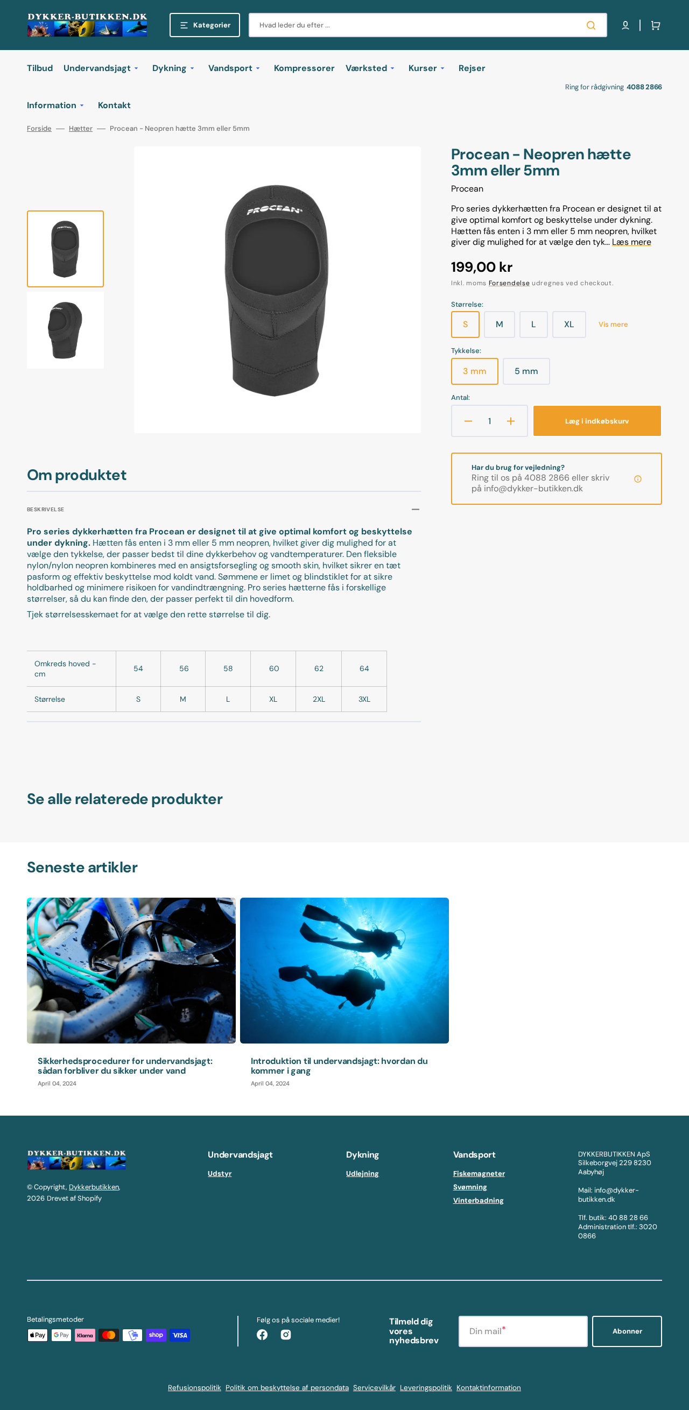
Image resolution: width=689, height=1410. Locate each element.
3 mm (480, 375)
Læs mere (631, 242)
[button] (625, 25)
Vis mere (613, 324)
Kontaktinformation (488, 1387)
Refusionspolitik (194, 1387)
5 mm (532, 375)
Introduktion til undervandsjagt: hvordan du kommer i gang (339, 1065)
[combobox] (428, 25)
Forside (39, 128)
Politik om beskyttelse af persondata (287, 1387)
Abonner (627, 1331)
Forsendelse (509, 283)
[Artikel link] (131, 998)
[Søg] (593, 25)
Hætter (81, 128)
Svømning (470, 1187)
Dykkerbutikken (94, 1187)
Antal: (460, 397)
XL (575, 328)
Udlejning (362, 1173)
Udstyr (219, 1173)
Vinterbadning (478, 1200)
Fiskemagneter (479, 1173)
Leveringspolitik (426, 1387)
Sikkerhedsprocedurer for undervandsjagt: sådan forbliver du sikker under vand (125, 1065)
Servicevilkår (374, 1387)
